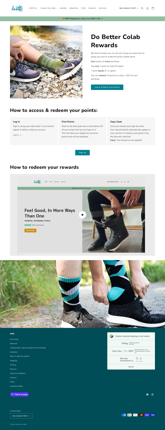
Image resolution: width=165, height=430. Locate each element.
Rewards (13, 344)
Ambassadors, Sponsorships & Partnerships (28, 348)
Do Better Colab (21, 424)
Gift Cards (14, 339)
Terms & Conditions (18, 373)
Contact (13, 378)
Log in (16, 135)
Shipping (13, 361)
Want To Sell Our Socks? (20, 356)
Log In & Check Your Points (107, 87)
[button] (49, 8)
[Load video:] (82, 215)
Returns (13, 369)
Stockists (14, 352)
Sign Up (82, 152)
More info (131, 366)
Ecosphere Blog (16, 386)
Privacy (13, 365)
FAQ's (12, 382)
